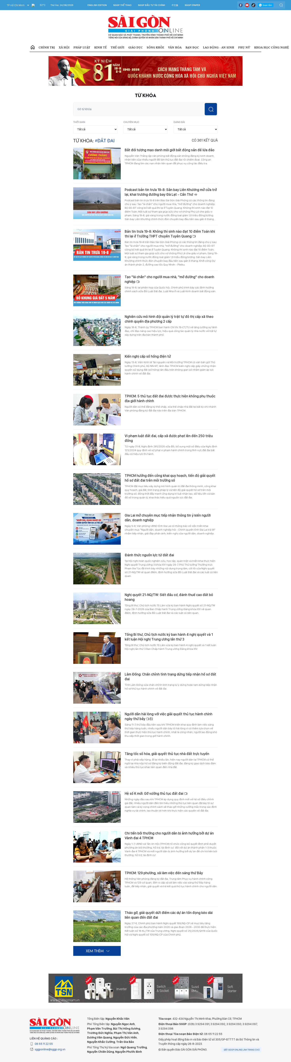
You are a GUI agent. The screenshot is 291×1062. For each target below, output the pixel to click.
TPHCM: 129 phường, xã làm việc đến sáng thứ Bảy (164, 873)
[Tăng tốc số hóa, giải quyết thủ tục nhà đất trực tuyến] (97, 767)
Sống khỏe (155, 47)
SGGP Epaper (192, 5)
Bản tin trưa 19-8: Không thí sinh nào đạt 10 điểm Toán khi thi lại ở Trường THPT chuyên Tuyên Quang (170, 233)
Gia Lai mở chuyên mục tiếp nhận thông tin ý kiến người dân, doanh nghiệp (168, 517)
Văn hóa (175, 47)
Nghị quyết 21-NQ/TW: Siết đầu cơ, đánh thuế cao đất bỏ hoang (169, 597)
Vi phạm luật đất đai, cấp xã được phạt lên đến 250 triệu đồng (169, 438)
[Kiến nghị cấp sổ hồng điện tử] (97, 370)
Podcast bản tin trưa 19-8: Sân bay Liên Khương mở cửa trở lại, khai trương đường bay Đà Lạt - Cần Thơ (171, 192)
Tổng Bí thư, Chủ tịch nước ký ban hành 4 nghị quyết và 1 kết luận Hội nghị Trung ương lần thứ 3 (169, 636)
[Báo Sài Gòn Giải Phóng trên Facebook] (241, 5)
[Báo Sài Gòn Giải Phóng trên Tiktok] (253, 5)
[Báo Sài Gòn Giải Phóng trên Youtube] (247, 5)
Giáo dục (135, 47)
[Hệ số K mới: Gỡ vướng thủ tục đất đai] (97, 807)
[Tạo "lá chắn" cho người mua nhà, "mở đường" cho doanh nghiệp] (97, 290)
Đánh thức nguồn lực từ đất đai (149, 555)
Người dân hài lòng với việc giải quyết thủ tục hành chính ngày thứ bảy (168, 716)
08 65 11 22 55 (44, 1044)
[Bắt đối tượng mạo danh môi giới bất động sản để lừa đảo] (97, 163)
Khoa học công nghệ (271, 47)
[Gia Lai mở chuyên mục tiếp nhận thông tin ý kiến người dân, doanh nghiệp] (97, 529)
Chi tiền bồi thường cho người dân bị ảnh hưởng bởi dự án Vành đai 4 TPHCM (169, 835)
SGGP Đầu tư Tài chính (151, 5)
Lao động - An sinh (218, 47)
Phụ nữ (244, 47)
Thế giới (117, 47)
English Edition (97, 5)
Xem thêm (95, 950)
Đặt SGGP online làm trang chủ (242, 1049)
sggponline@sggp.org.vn (50, 1049)
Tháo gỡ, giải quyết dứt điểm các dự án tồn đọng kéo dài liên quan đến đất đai (169, 915)
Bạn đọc (192, 47)
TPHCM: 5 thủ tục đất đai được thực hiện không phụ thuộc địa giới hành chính (170, 398)
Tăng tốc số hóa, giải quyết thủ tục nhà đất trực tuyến (167, 754)
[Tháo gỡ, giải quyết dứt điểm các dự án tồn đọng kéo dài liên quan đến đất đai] (97, 926)
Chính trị (47, 47)
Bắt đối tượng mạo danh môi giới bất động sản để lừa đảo (169, 150)
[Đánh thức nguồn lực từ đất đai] (97, 568)
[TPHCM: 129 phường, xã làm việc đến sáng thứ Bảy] (97, 886)
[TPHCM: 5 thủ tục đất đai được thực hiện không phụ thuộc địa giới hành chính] (97, 409)
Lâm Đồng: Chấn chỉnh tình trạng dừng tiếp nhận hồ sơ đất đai (170, 676)
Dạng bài (179, 122)
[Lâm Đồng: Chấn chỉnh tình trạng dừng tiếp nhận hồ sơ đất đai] (97, 688)
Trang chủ (33, 47)
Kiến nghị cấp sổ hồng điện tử (148, 356)
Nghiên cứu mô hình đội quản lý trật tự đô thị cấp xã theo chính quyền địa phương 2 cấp (169, 319)
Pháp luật (81, 47)
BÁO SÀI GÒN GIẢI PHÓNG (145, 27)
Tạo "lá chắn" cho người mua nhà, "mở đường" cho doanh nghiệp (169, 279)
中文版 (175, 5)
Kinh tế (100, 47)
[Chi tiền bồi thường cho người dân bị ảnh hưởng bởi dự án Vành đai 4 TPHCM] (97, 847)
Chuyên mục (131, 122)
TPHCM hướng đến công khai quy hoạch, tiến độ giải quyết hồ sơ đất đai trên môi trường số (170, 477)
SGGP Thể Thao (122, 5)
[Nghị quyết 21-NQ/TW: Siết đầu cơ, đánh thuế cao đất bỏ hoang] (97, 608)
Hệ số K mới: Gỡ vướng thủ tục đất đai (154, 793)
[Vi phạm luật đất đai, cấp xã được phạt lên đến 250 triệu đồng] (97, 449)
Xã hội (64, 47)
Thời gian (79, 122)
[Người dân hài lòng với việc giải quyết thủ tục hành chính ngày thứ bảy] (97, 727)
